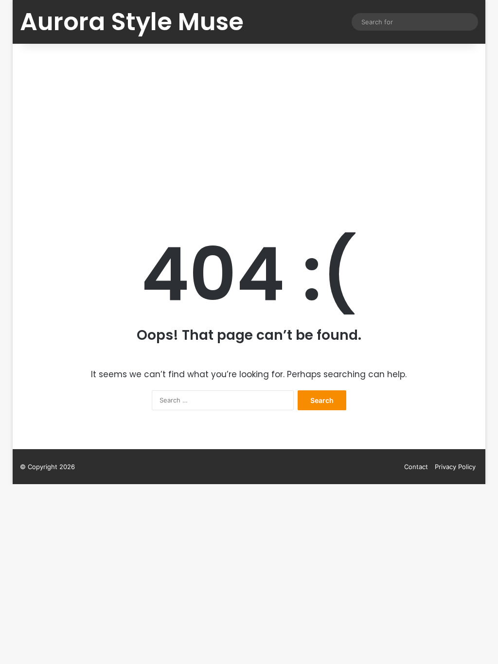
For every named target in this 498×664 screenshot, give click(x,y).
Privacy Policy (455, 467)
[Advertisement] (249, 126)
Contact (416, 467)
